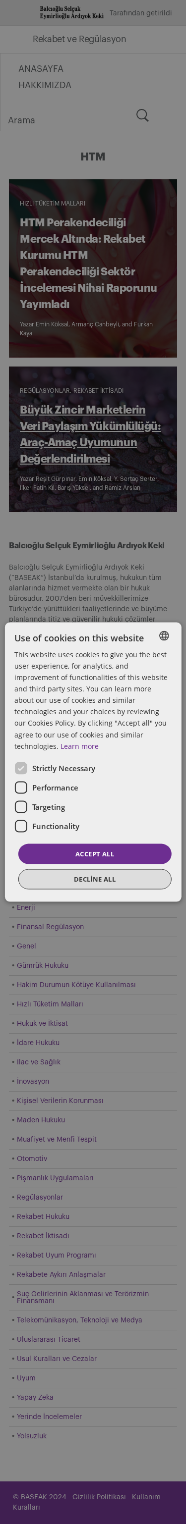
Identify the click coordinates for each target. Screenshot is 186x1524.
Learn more (80, 745)
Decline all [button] (95, 879)
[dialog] (93, 762)
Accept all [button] (94, 853)
